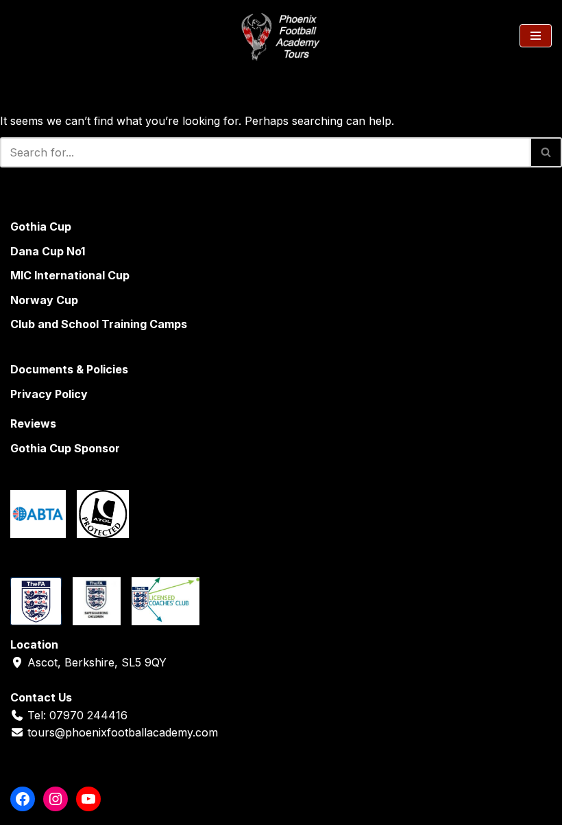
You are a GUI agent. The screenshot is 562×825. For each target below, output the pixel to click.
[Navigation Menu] (536, 35)
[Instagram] (55, 799)
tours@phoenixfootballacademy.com (122, 732)
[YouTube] (88, 799)
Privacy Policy (49, 394)
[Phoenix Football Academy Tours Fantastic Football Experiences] (281, 36)
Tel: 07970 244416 (77, 715)
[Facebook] (22, 799)
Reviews (33, 423)
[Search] (22, 36)
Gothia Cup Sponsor (65, 448)
